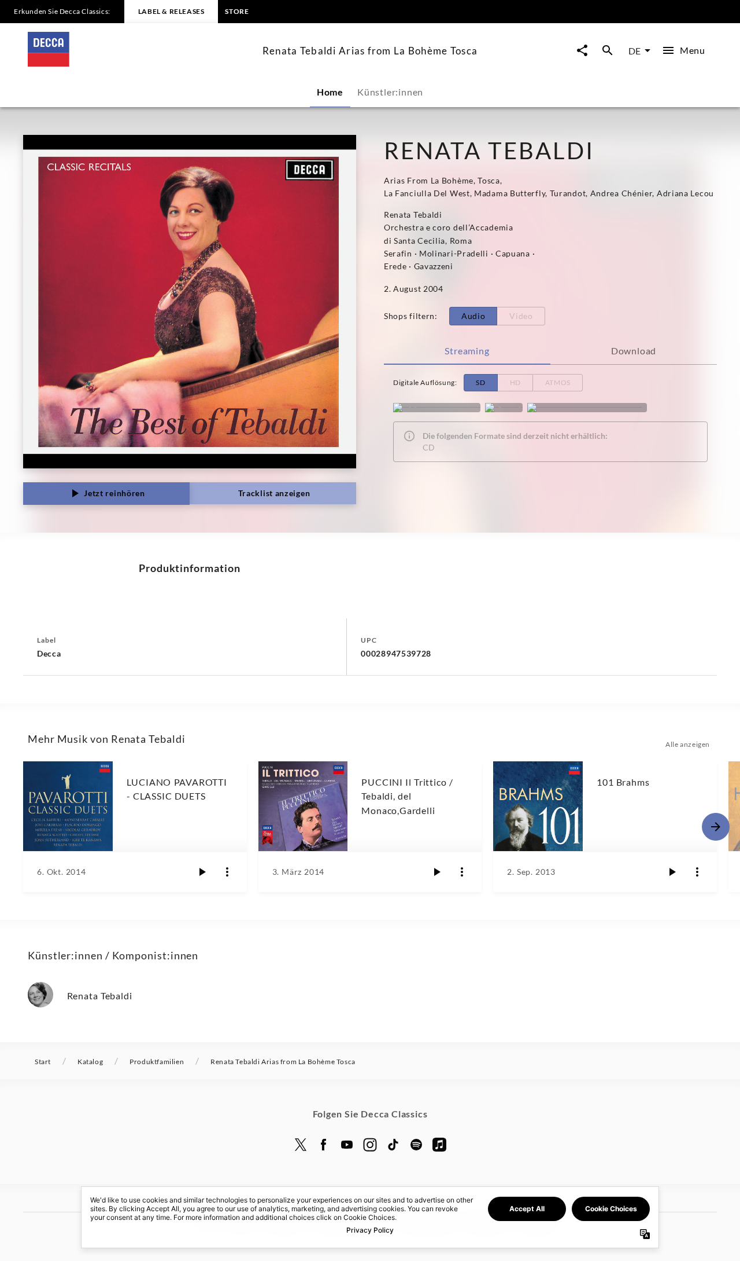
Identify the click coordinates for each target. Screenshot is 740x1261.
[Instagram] (370, 1144)
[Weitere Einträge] (716, 827)
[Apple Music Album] (436, 407)
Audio (473, 316)
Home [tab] (330, 91)
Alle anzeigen (687, 744)
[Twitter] (300, 1144)
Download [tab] (633, 350)
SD (480, 382)
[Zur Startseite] (140, 62)
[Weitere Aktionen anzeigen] (227, 872)
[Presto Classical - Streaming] (587, 407)
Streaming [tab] (467, 350)
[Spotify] (504, 407)
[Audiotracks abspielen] (201, 872)
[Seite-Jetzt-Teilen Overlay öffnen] (582, 51)
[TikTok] (393, 1144)
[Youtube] (346, 1144)
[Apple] (439, 1144)
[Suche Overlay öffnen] (607, 51)
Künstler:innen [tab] (390, 91)
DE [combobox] (634, 50)
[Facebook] (323, 1144)
